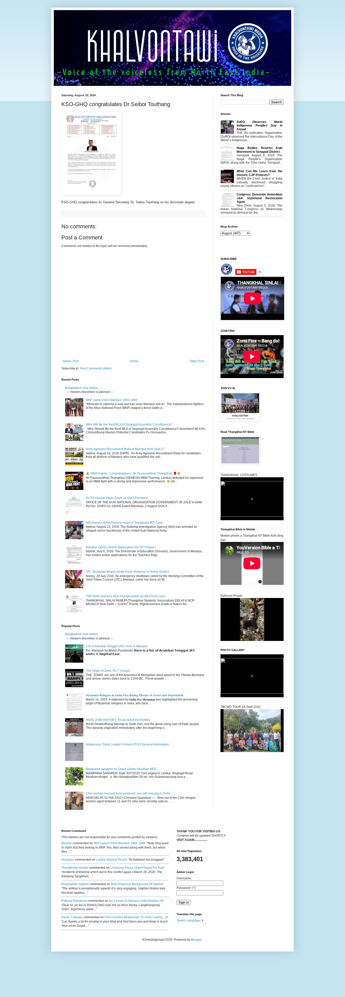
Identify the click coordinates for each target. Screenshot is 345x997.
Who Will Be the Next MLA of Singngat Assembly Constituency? (129, 424)
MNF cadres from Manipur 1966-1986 (111, 400)
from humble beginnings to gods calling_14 (136, 917)
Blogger (196, 939)
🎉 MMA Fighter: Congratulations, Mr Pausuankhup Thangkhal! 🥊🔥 (133, 473)
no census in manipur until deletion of (136, 901)
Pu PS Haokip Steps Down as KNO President (117, 498)
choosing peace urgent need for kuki (137, 867)
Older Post (197, 361)
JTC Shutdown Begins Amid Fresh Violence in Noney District (127, 572)
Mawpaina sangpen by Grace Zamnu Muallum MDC (121, 769)
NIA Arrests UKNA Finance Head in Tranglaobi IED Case (124, 523)
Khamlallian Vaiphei (75, 884)
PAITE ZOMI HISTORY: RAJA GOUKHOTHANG (118, 720)
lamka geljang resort (111, 859)
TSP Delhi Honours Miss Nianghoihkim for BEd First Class (125, 596)
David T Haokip (72, 917)
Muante (66, 843)
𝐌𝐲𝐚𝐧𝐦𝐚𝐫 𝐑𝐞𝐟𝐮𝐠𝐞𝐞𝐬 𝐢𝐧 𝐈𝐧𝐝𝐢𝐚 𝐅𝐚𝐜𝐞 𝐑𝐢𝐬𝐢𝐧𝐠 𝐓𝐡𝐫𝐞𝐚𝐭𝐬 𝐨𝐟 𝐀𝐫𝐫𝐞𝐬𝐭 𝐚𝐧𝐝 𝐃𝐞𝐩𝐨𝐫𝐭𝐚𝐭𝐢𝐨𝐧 (135, 695)
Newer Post (71, 361)
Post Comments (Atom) (96, 368)
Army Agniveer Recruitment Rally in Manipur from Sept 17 (125, 449)
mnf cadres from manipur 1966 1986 (119, 843)
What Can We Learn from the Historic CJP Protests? (259, 173)
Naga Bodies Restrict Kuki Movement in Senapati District (259, 149)
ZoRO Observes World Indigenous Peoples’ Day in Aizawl (259, 125)
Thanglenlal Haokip (74, 867)
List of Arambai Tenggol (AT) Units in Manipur (116, 646)
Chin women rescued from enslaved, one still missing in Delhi (128, 793)
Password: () (186, 888)
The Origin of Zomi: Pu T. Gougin (108, 670)
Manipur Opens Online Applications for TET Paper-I (121, 547)
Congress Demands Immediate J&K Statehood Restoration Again (259, 198)
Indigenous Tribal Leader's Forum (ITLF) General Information (127, 744)
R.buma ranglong (74, 901)
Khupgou (67, 859)
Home (134, 361)
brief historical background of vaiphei (137, 884)
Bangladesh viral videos (81, 388)
